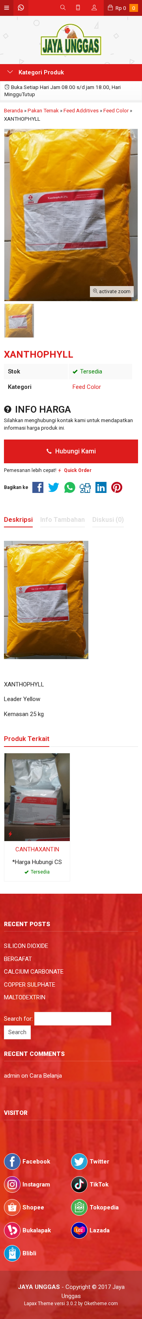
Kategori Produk (40, 72)
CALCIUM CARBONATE (34, 971)
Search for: (18, 1018)
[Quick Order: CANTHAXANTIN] (10, 834)
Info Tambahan (62, 519)
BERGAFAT (18, 959)
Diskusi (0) (108, 519)
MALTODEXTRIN (24, 997)
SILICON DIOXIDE (26, 945)
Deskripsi (18, 519)
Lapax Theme (38, 1303)
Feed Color (87, 386)
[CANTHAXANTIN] (37, 796)
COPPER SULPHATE (29, 984)
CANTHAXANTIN (37, 849)
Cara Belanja (46, 1075)
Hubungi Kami (75, 451)
